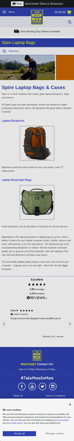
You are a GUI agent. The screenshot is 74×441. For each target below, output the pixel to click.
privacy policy (62, 420)
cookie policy (16, 423)
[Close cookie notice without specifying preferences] (70, 404)
